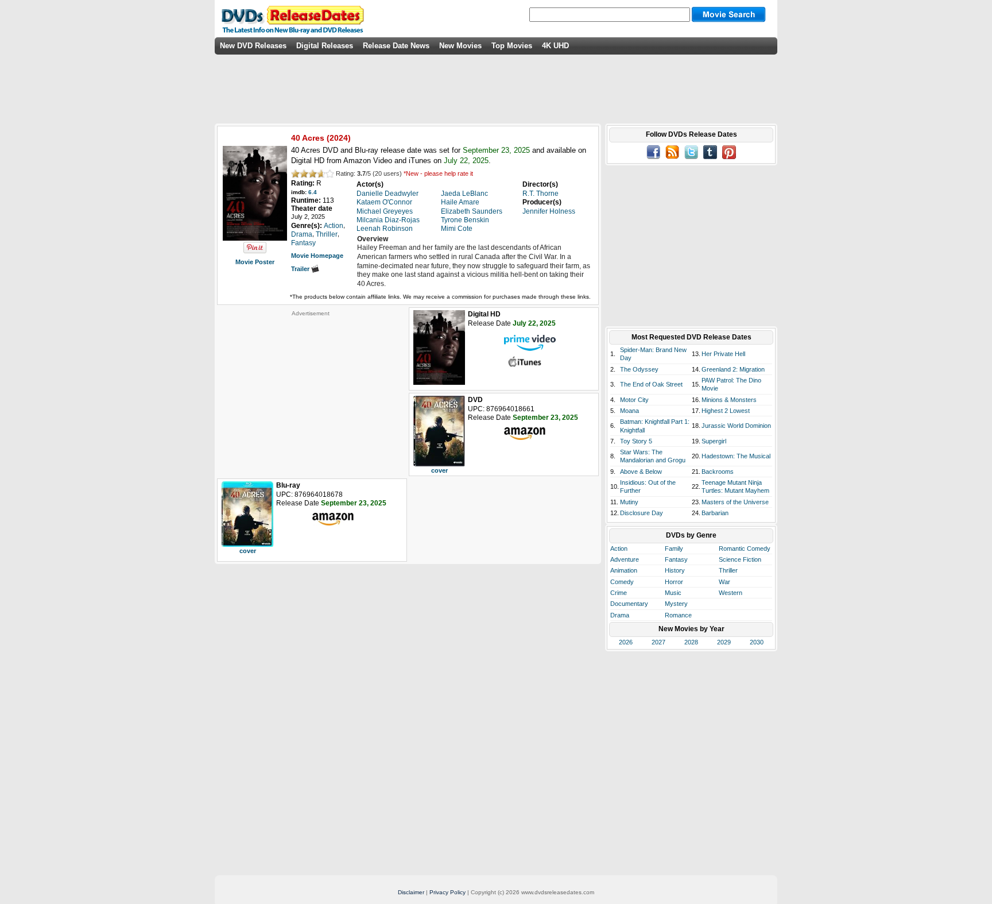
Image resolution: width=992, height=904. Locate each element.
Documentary (629, 603)
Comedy (622, 581)
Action (618, 548)
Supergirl (714, 441)
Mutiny (629, 502)
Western (730, 592)
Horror (674, 581)
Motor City (634, 399)
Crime (618, 592)
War (724, 581)
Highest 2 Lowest (726, 410)
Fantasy (676, 559)
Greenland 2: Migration (733, 369)
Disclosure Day (641, 512)
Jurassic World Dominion (736, 425)
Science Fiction (740, 559)
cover (439, 470)
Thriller (728, 570)
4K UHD (555, 45)
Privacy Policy (447, 892)
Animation (623, 570)
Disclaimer (411, 892)
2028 (691, 642)
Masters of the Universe (735, 502)
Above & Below (641, 471)
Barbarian (715, 512)
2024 (339, 137)
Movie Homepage (317, 255)
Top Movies (511, 45)
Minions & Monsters (729, 399)
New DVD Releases (253, 45)
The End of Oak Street (651, 384)
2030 (757, 642)
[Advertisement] (310, 389)
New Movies (460, 45)
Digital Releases (324, 45)
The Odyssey (639, 369)
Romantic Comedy (744, 548)
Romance (678, 615)
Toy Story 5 (636, 441)
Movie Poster (254, 261)
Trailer (301, 268)
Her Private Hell (723, 353)
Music (673, 592)
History (675, 570)
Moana (629, 410)
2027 (658, 642)
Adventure (624, 559)
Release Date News (396, 45)
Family (674, 548)
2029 (724, 642)
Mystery (676, 603)
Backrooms (718, 471)
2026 (626, 642)
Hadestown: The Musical (736, 456)
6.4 (312, 192)
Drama (619, 615)
